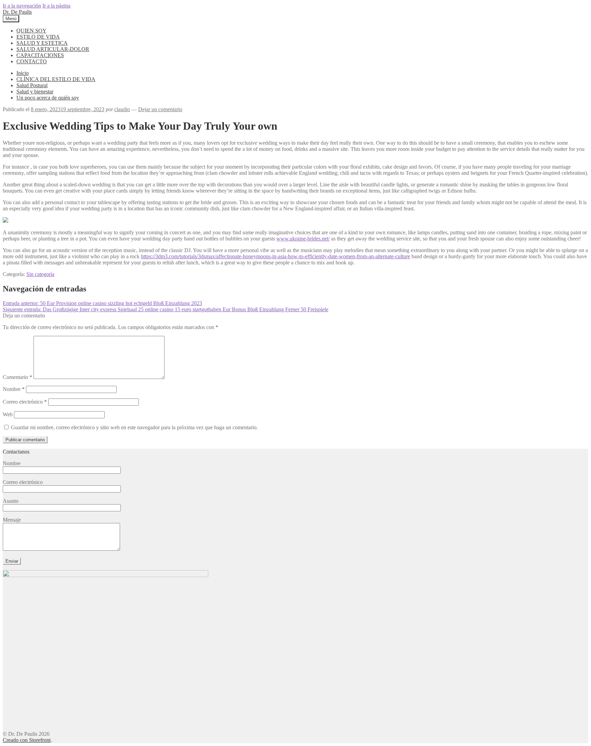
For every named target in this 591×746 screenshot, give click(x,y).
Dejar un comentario (160, 109)
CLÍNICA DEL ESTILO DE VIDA (55, 79)
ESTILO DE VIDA (38, 37)
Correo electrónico (25, 402)
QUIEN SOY (31, 31)
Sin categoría (40, 274)
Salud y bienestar (34, 91)
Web (8, 414)
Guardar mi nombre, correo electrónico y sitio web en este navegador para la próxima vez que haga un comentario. (134, 427)
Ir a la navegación (22, 6)
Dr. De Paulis (17, 12)
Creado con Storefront (27, 740)
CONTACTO (31, 61)
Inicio (22, 73)
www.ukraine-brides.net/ (303, 238)
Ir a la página (56, 6)
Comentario (17, 377)
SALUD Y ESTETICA (42, 43)
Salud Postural (32, 85)
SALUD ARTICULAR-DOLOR (52, 49)
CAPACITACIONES (40, 55)
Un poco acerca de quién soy (47, 98)
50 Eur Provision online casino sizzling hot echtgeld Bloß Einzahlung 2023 (102, 303)
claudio (122, 109)
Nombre (14, 389)
